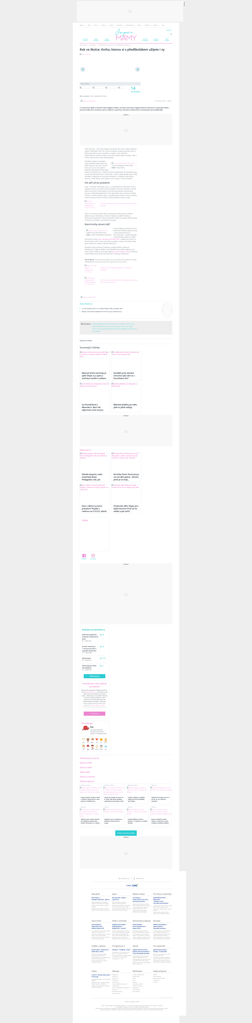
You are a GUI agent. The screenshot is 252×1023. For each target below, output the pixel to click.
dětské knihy (116, 329)
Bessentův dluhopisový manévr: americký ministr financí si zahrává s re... (141, 931)
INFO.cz (107, 899)
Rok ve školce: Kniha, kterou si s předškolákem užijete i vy (114, 45)
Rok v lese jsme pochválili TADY (109, 239)
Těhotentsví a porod (89, 758)
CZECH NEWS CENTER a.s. (120, 1005)
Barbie (134, 978)
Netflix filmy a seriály (97, 951)
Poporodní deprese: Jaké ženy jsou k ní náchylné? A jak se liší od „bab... (142, 960)
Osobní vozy (115, 978)
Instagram (93, 559)
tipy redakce (96, 331)
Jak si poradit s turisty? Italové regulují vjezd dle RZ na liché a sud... (101, 931)
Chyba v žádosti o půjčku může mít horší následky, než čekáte (136, 799)
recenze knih (129, 324)
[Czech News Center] (135, 885)
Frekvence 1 (156, 980)
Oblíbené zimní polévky (159, 924)
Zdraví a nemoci (96, 39)
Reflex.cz (147, 25)
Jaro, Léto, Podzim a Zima (121, 251)
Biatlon (124, 897)
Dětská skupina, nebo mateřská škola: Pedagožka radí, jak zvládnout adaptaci (92, 478)
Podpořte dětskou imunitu (140, 949)
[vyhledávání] (170, 34)
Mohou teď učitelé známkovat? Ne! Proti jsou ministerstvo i (102, 312)
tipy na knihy (112, 326)
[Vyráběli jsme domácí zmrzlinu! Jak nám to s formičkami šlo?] (126, 360)
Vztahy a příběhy (107, 39)
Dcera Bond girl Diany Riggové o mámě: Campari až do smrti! (140, 908)
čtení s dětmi (120, 324)
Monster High (136, 976)
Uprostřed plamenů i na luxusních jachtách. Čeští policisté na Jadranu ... (101, 903)
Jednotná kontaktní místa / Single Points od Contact (134, 1009)
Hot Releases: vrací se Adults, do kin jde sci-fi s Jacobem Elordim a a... (121, 953)
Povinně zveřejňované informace (155, 1009)
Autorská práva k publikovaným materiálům (106, 1008)
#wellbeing (122, 949)
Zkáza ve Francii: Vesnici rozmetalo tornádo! (100, 906)
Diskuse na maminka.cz (93, 629)
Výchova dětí (86, 763)
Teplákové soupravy (137, 985)
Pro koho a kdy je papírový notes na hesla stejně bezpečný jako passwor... (121, 931)
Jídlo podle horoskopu (159, 928)
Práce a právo (167, 39)
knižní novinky (97, 329)
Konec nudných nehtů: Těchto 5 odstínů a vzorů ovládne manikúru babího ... (161, 913)
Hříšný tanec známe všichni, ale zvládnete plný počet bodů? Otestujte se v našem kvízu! (90, 821)
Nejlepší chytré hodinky (118, 924)
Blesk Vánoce (95, 897)
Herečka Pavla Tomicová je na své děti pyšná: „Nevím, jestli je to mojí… (126, 477)
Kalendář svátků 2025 (98, 899)
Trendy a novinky (156, 39)
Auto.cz (111, 25)
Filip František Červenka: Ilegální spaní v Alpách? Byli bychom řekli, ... (101, 958)
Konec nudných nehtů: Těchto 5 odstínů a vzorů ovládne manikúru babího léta (160, 821)
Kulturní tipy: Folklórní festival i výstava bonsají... (162, 909)
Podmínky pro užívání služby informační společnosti (130, 1008)
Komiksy (155, 951)
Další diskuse (94, 676)
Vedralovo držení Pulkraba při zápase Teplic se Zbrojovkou (101, 986)
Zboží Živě (114, 976)
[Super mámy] (126, 35)
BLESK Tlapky (96, 949)
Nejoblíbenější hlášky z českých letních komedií (101, 980)
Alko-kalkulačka (96, 924)
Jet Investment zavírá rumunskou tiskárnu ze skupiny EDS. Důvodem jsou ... (141, 935)
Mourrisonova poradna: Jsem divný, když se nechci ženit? (161, 955)
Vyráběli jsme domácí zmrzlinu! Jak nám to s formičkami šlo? (124, 376)
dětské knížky (107, 329)
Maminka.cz (85, 450)
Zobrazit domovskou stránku (126, 833)
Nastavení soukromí (105, 1009)
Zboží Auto (114, 989)
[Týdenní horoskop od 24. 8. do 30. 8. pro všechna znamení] (161, 789)
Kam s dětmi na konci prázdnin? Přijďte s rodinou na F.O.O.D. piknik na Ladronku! (94, 510)
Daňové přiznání (137, 924)
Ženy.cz (153, 807)
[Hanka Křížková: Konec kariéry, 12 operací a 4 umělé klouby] (137, 811)
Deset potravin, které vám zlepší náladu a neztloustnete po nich (140, 956)
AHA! (89, 25)
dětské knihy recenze (129, 329)
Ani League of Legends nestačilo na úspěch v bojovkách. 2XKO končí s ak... (161, 958)
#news (128, 949)
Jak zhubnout (136, 897)
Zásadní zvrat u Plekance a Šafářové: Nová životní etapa (113, 821)
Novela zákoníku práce (139, 926)
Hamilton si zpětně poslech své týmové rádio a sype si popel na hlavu (101, 935)
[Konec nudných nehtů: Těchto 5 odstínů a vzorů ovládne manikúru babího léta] (161, 811)
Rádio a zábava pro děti (159, 978)
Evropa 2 (155, 982)
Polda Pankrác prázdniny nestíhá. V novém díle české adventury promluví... (162, 961)
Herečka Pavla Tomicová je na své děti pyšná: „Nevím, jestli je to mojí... (162, 906)
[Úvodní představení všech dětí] (124, 163)
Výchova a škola (85, 39)
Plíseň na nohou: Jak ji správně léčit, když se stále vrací (141, 963)
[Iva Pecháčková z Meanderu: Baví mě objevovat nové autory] (94, 392)
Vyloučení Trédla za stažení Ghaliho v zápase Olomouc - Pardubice (101, 983)
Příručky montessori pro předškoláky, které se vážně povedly (118, 204)
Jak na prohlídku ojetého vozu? (119, 984)
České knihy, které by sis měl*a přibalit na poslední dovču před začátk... (121, 956)
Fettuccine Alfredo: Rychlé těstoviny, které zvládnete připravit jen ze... (162, 931)
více (163, 25)
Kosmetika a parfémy (138, 984)
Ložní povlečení (136, 989)
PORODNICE (94, 714)
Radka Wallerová (86, 304)
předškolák (101, 324)
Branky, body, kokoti (104, 975)
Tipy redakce (92, 45)
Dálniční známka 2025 (98, 928)
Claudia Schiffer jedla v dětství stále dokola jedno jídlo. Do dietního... (161, 935)
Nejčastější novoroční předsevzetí (159, 898)
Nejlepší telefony (117, 926)
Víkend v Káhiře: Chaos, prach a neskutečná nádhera (99, 961)
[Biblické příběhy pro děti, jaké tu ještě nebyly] (126, 392)
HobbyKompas (115, 985)
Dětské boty (136, 987)
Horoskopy (87, 723)
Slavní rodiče (86, 767)
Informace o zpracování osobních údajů (153, 1008)
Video (85, 520)
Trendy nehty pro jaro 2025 (140, 899)
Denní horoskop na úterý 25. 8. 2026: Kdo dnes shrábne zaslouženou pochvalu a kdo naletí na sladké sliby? (114, 799)
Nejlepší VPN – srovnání (119, 928)
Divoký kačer (104, 949)
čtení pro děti (110, 324)
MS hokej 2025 (116, 897)
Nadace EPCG (137, 928)
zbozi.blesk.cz (115, 982)
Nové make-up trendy (139, 901)
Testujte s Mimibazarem (138, 974)
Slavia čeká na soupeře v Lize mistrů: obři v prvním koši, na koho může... (121, 906)
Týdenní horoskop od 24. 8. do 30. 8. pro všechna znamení (160, 799)
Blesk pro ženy (130, 25)
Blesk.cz (82, 25)
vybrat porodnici (90, 692)
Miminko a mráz (158, 901)
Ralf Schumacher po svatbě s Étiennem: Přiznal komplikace (119, 903)
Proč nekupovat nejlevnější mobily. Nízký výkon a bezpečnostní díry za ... (121, 935)
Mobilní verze (140, 878)
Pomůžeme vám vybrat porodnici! (94, 685)
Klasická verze (125, 878)
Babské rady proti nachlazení (141, 951)
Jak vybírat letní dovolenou (160, 903)
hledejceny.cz (115, 974)
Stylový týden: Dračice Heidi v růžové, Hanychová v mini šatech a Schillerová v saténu (90, 799)
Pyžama (135, 982)
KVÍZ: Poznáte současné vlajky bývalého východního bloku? (99, 955)
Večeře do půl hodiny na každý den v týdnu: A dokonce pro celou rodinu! (162, 938)
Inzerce (127, 1001)
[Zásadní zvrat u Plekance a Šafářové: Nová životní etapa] (114, 810)
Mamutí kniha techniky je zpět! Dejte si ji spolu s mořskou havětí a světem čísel (94, 377)
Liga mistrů (115, 899)
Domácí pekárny (158, 926)
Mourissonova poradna (159, 949)
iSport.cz (103, 25)
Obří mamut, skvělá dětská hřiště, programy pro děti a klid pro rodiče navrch (119, 281)
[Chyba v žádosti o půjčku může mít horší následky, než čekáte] (137, 790)
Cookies (166, 1008)
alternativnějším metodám (97, 705)
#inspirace (115, 949)
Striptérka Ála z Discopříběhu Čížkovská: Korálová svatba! (140, 911)
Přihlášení (168, 30)
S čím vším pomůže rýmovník (141, 953)
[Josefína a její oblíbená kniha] (98, 230)
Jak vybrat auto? (116, 993)
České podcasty (157, 976)
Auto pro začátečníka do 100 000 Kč (121, 987)
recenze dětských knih (100, 326)
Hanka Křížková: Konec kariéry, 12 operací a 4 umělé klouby (137, 821)
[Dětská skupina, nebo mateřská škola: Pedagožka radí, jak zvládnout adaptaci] (94, 461)
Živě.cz (139, 25)
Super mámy (83, 45)
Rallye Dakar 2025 (97, 926)
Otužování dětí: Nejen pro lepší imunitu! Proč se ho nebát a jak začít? (125, 509)
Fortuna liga (95, 977)
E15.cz (96, 25)
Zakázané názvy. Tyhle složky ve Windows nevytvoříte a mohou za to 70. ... (121, 938)
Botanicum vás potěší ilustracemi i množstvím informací (116, 269)
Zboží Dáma (115, 980)
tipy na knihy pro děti (125, 326)
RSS (138, 1001)
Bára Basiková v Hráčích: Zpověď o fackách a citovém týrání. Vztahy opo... (101, 909)
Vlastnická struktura (116, 1009)
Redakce (132, 1001)
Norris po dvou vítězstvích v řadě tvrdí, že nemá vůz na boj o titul (101, 938)
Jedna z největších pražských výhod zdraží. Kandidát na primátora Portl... (141, 938)
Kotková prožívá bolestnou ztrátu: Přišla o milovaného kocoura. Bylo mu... (142, 905)
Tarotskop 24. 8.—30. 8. (118, 958)
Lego (134, 980)
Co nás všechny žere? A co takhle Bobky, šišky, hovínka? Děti (102, 308)
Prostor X (94, 975)
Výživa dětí (85, 772)
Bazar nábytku (136, 991)
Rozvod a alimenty (145, 39)
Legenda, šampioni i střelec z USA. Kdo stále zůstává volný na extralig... (121, 909)
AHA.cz (106, 807)
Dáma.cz (155, 25)
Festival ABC (163, 951)
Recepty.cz (120, 25)
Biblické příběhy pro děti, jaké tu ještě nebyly (125, 406)
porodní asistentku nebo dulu (94, 709)
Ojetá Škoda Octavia (117, 991)
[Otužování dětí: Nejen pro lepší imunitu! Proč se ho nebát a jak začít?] (126, 493)
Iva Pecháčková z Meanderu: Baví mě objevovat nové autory (92, 407)
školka (94, 324)
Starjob (155, 974)
